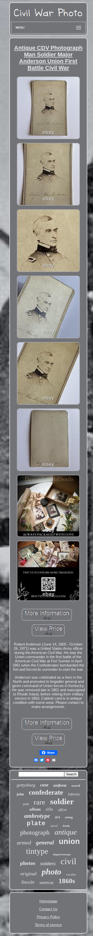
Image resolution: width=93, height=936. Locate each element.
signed (54, 825)
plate (36, 823)
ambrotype (37, 816)
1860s (67, 881)
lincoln (27, 882)
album (35, 809)
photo (51, 871)
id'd (57, 817)
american (46, 882)
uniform (59, 785)
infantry (74, 794)
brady (66, 825)
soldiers (48, 863)
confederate (46, 792)
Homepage (48, 901)
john (20, 794)
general (45, 843)
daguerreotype (62, 854)
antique (66, 832)
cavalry (71, 874)
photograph (35, 832)
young (69, 817)
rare (39, 802)
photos (27, 863)
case (44, 784)
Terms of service (48, 925)
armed (24, 843)
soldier (62, 801)
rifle (49, 809)
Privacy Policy (48, 917)
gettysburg (26, 785)
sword (75, 785)
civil (68, 861)
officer (62, 810)
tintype (37, 851)
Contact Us (48, 909)
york (26, 804)
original (28, 873)
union (69, 841)
